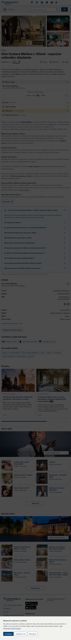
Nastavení (32, 634)
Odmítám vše (20, 634)
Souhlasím (8, 634)
